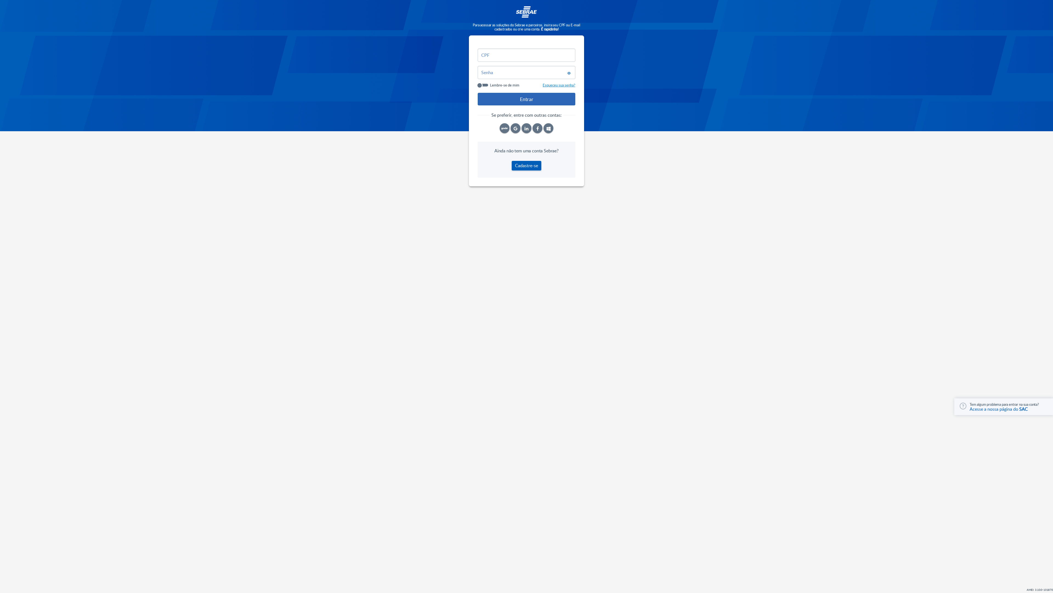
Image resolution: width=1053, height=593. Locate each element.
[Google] (515, 128)
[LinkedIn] (526, 128)
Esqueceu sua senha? (559, 85)
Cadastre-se (526, 166)
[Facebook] (537, 128)
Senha (487, 72)
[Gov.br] (504, 128)
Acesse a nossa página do (999, 409)
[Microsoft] (548, 128)
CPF (485, 55)
